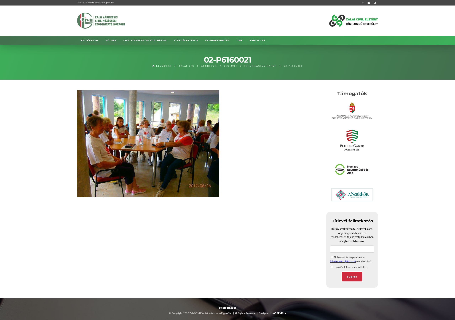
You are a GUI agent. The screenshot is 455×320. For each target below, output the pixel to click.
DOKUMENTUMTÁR (217, 40)
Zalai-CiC (186, 66)
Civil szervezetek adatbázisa (145, 40)
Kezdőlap (163, 66)
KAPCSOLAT (257, 40)
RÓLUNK (111, 40)
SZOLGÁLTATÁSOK (186, 40)
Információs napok (260, 66)
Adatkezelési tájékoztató (343, 261)
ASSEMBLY (279, 313)
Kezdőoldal (89, 40)
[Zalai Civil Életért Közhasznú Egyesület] (101, 21)
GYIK (239, 40)
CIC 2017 (231, 66)
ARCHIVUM (209, 66)
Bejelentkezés (227, 307)
